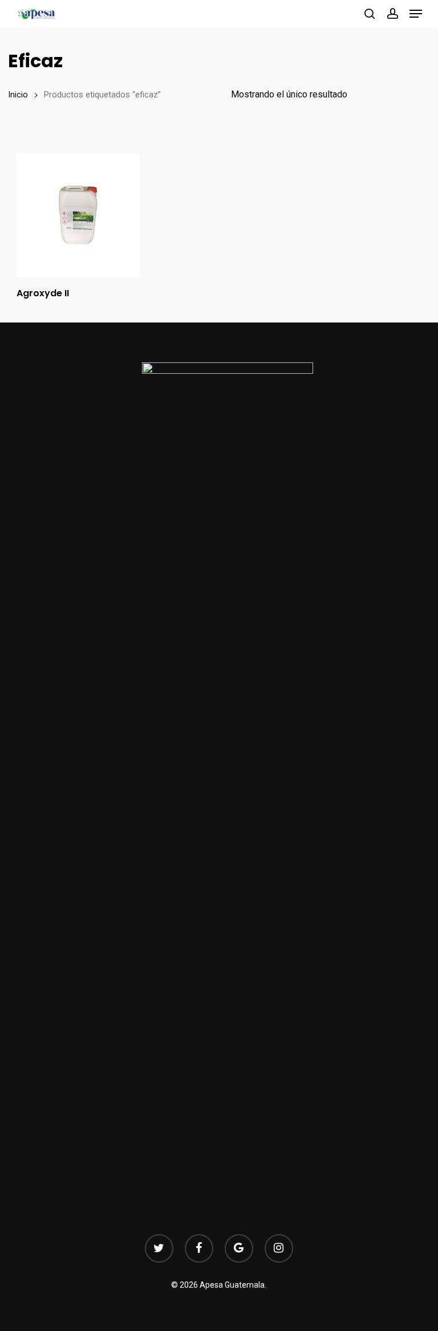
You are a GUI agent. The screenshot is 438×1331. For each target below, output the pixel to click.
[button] (415, 13)
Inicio (18, 94)
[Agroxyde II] (78, 214)
